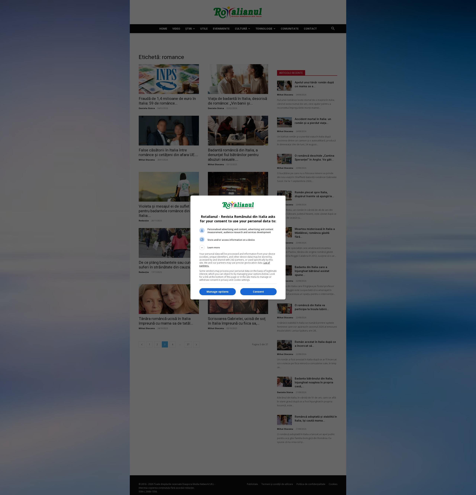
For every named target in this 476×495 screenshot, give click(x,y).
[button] (238, 247)
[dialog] (238, 247)
